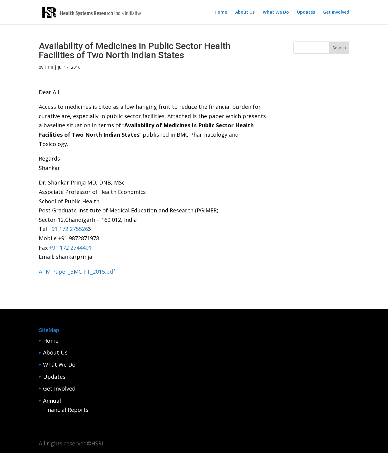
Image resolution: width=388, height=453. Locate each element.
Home (221, 12)
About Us (245, 12)
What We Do (276, 12)
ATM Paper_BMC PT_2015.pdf (77, 271)
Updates (306, 12)
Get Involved (336, 12)
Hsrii (49, 67)
